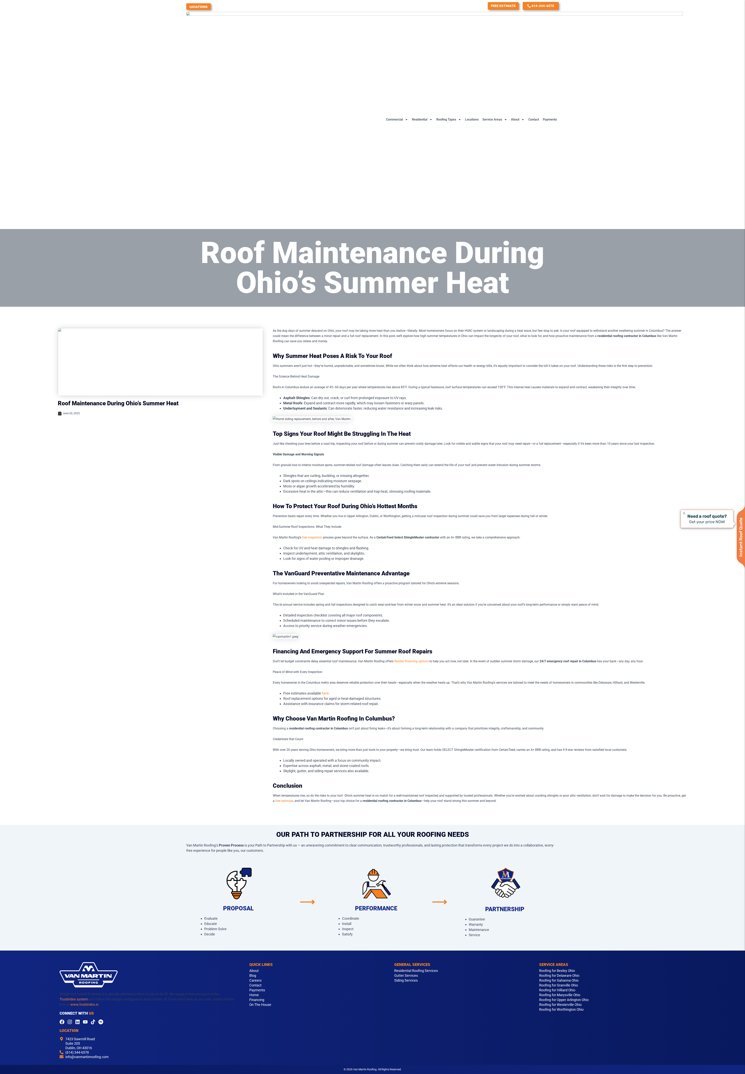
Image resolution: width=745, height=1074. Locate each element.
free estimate (284, 801)
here (325, 693)
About (515, 119)
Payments (550, 119)
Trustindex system (74, 999)
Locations (199, 7)
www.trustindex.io (84, 1004)
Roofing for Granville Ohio (558, 985)
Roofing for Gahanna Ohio (559, 980)
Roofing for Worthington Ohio (561, 1009)
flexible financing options (411, 661)
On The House (260, 1005)
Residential (419, 119)
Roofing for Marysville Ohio (559, 995)
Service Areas (492, 119)
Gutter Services (406, 976)
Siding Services (406, 980)
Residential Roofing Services (416, 971)
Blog (252, 976)
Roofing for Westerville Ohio (560, 1005)
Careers (255, 980)
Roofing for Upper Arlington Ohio (564, 1000)
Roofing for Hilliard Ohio (557, 990)
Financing (256, 1000)
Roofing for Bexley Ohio (557, 971)
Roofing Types (446, 119)
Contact (533, 119)
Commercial (394, 119)
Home (254, 995)
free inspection (312, 537)
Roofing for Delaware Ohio (559, 976)
